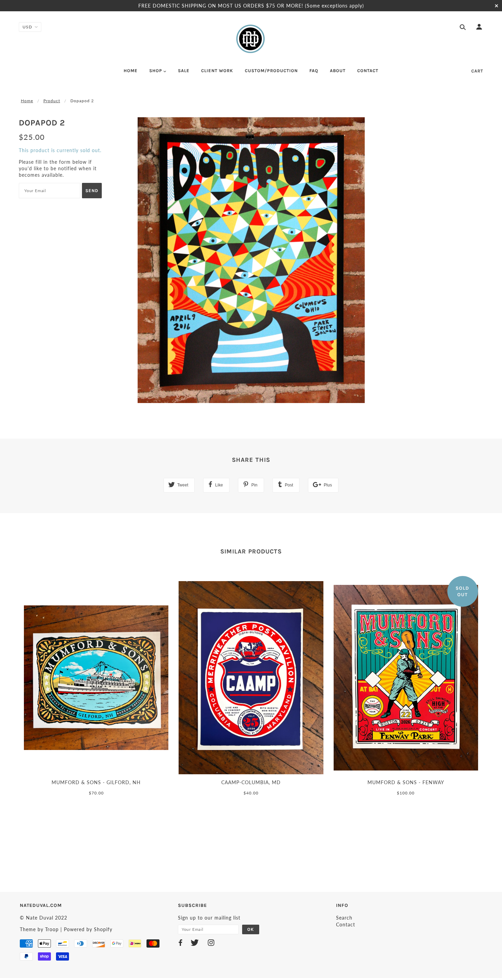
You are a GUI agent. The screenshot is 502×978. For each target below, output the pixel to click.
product (51, 100)
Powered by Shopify (88, 929)
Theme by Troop (39, 929)
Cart (477, 70)
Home (27, 100)
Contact (345, 924)
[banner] (251, 39)
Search (344, 918)
